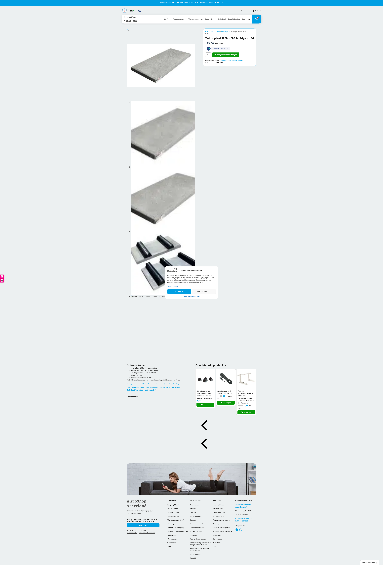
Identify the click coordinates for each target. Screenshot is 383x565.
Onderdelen (209, 19)
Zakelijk (258, 11)
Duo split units (172, 509)
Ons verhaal (194, 505)
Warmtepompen (178, 19)
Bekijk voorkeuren (203, 291)
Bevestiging (225, 31)
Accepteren (179, 291)
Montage (193, 535)
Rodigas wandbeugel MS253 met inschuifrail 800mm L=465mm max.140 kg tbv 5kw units (246, 398)
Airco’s (166, 19)
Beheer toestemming (369, 563)
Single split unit (173, 505)
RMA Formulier (195, 554)
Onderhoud (222, 19)
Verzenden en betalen (198, 524)
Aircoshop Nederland (147, 533)
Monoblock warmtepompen (177, 531)
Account (234, 11)
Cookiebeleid (187, 296)
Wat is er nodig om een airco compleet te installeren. (200, 544)
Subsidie (193, 520)
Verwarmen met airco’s (175, 520)
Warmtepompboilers (195, 19)
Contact (193, 512)
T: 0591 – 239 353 (241, 521)
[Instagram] (240, 529)
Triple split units (173, 512)
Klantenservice (246, 11)
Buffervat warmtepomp (175, 528)
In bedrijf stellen (234, 19)
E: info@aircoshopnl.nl (243, 518)
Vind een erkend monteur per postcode (199, 549)
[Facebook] (236, 529)
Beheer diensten (173, 286)
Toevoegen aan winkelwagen (226, 55)
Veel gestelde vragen (198, 539)
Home (207, 31)
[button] (128, 30)
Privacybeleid (195, 296)
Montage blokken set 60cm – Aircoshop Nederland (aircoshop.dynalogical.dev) (156, 384)
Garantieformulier (197, 528)
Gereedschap (172, 539)
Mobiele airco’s (173, 516)
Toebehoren (215, 31)
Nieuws (192, 509)
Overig (240, 60)
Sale (243, 19)
